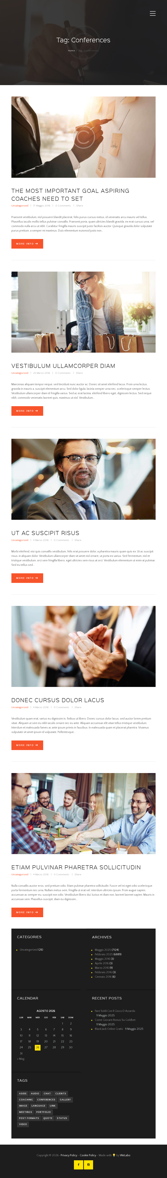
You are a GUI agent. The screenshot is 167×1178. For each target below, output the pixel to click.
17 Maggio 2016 (41, 205)
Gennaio (103, 976)
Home (71, 50)
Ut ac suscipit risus (45, 532)
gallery (65, 1099)
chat (47, 1093)
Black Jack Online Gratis (109, 1029)
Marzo (102, 968)
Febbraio (104, 954)
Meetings (25, 1112)
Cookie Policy (88, 1155)
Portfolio (43, 1112)
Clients (60, 1093)
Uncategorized (19, 205)
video (23, 1124)
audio (35, 1093)
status (62, 1118)
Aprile (102, 963)
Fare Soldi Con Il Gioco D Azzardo (115, 1011)
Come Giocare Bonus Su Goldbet (115, 1020)
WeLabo (125, 1155)
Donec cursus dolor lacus (57, 700)
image (23, 1106)
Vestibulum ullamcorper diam (63, 365)
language (38, 1106)
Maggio (103, 950)
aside (23, 1093)
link (53, 1106)
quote (48, 1118)
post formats (29, 1118)
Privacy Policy (69, 1155)
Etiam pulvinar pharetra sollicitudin (76, 867)
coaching (26, 1099)
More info (25, 243)
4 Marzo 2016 (41, 540)
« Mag (20, 1059)
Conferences (46, 1099)
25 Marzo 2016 (41, 373)
